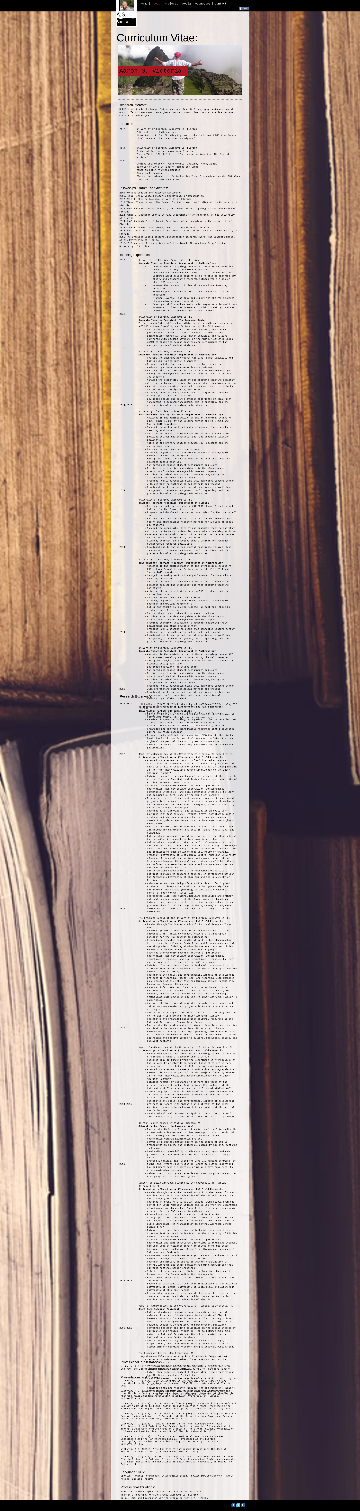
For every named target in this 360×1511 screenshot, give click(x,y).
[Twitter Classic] (238, 1505)
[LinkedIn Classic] (243, 1505)
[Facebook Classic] (233, 1505)
